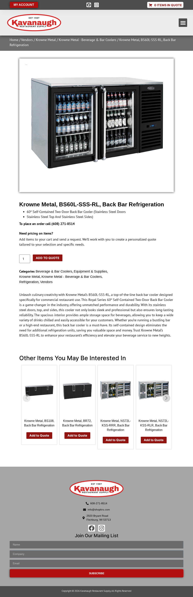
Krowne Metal (46, 40)
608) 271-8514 (64, 224)
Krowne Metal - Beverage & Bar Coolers (87, 40)
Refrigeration (29, 282)
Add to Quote (47, 258)
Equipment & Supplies (90, 271)
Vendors (27, 40)
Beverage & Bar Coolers (54, 271)
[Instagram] (96, 5)
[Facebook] (89, 5)
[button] (183, 22)
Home (14, 40)
